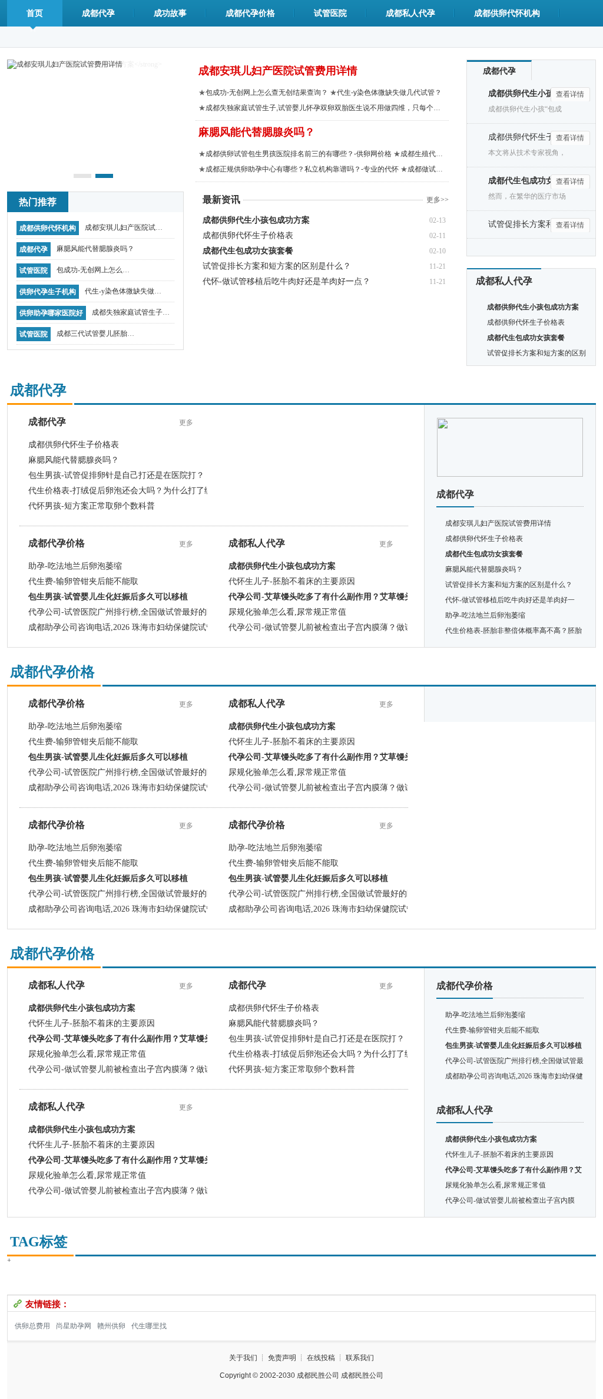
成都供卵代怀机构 (507, 13)
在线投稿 (321, 1358)
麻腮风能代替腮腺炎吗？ (95, 249)
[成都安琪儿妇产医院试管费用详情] (64, 64)
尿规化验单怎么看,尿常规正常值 (287, 612)
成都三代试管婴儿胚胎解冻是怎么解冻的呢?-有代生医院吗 (95, 336)
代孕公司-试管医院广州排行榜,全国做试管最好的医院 (125, 612)
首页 (34, 13)
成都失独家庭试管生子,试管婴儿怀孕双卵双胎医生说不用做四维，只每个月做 (131, 315)
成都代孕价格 (250, 13)
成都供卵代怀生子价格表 (248, 235)
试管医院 (330, 13)
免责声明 (282, 1358)
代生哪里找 (149, 1326)
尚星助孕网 (73, 1326)
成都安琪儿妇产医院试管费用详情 (124, 230)
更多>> (437, 200)
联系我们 (360, 1358)
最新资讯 (221, 199)
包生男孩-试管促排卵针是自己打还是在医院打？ (116, 475)
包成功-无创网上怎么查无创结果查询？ (93, 273)
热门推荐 (38, 202)
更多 (186, 422)
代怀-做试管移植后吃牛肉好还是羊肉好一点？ (286, 281)
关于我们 (243, 1358)
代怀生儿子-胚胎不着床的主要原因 (291, 581)
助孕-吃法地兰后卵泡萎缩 (75, 566)
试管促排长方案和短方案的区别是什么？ (277, 266)
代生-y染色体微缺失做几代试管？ (123, 294)
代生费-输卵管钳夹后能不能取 (83, 581)
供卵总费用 (32, 1326)
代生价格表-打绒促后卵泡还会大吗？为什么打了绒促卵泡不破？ (145, 490)
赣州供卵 (111, 1326)
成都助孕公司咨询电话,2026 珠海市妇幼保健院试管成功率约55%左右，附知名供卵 (178, 627)
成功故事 (170, 13)
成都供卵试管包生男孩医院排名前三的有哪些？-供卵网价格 (299, 154)
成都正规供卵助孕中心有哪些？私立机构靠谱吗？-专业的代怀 (302, 169)
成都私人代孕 (410, 13)
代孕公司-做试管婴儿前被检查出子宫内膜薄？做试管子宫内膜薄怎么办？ (361, 627)
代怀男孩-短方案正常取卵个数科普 (91, 505)
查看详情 (570, 94)
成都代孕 (98, 13)
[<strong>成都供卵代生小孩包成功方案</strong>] (510, 422)
